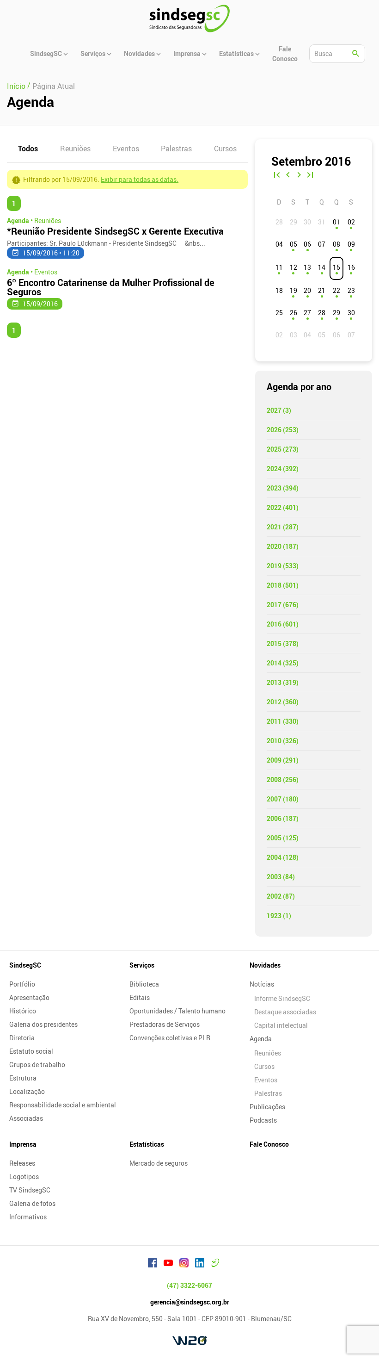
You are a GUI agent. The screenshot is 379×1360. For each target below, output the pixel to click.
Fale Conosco (269, 1144)
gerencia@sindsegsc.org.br (189, 1302)
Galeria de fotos (32, 1203)
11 (279, 267)
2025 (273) (283, 449)
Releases (22, 1163)
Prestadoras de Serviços (164, 1024)
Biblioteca (144, 984)
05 (293, 244)
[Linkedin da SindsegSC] (199, 1264)
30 (351, 312)
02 (351, 221)
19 (293, 290)
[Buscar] (356, 53)
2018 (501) (283, 585)
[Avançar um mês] (299, 175)
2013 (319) (283, 682)
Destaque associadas (285, 1011)
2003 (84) (281, 876)
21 (321, 290)
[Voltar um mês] (287, 175)
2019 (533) (283, 565)
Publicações (267, 1106)
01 (336, 221)
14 (321, 267)
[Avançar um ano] (310, 175)
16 (351, 267)
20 (307, 290)
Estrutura (23, 1078)
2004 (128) (283, 857)
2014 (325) (283, 662)
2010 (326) (283, 740)
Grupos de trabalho (37, 1064)
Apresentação (29, 997)
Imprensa (23, 1144)
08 (336, 244)
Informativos (28, 1216)
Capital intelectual (281, 1025)
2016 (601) (283, 624)
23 (351, 290)
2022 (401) (283, 507)
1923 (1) (279, 915)
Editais (139, 997)
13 (307, 267)
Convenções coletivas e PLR (169, 1037)
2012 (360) (283, 701)
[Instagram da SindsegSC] (184, 1264)
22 (336, 290)
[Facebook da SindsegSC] (152, 1264)
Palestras (176, 148)
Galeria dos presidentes (43, 1024)
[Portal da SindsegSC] (215, 1264)
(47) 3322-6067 (189, 1285)
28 (321, 312)
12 (293, 267)
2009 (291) (283, 760)
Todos (28, 148)
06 (307, 244)
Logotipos (24, 1176)
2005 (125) (283, 837)
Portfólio (22, 984)
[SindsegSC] (189, 18)
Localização (27, 1091)
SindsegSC (25, 965)
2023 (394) (283, 488)
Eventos (126, 148)
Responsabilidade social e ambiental (62, 1104)
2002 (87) (281, 896)
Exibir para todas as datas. (139, 179)
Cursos (225, 148)
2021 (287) (283, 526)
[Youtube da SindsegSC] (168, 1264)
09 (351, 244)
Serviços (141, 965)
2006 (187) (283, 818)
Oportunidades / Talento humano (177, 1010)
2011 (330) (283, 721)
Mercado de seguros (158, 1163)
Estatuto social (31, 1051)
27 (307, 312)
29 (336, 312)
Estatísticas (146, 1144)
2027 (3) (279, 410)
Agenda (261, 1038)
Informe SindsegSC (282, 998)
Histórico (22, 1010)
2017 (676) (283, 604)
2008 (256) (283, 779)
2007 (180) (283, 799)
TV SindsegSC (29, 1190)
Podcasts (263, 1120)
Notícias (262, 984)
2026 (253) (283, 429)
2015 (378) (283, 643)
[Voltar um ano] (276, 175)
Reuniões (75, 148)
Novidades (265, 965)
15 (336, 267)
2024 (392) (283, 468)
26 (293, 312)
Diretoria (22, 1037)
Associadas (26, 1118)
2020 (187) (283, 546)
